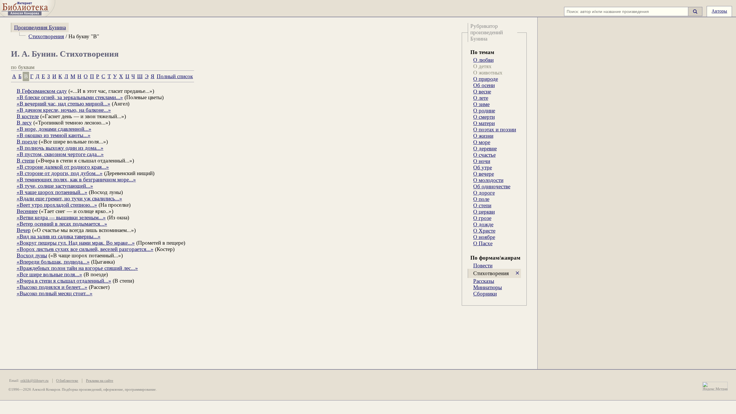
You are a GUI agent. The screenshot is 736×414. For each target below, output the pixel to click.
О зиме (481, 104)
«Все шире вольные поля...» (49, 274)
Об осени (484, 85)
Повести (482, 265)
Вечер (24, 230)
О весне (482, 92)
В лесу (24, 123)
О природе (485, 79)
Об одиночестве (491, 186)
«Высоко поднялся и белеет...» (52, 287)
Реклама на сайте (99, 381)
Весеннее (27, 211)
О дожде (483, 224)
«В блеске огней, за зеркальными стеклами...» (70, 97)
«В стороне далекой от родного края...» (63, 167)
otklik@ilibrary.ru (34, 381)
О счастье (484, 155)
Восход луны (32, 255)
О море (481, 142)
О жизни (483, 136)
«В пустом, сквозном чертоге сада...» (60, 154)
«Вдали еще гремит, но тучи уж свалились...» (69, 198)
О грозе (482, 218)
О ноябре (484, 237)
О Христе (484, 231)
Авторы (719, 11)
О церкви (484, 212)
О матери (484, 123)
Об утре (482, 167)
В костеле (28, 116)
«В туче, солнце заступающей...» (55, 186)
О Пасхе (482, 243)
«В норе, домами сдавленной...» (54, 129)
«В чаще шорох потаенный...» (52, 192)
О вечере (483, 174)
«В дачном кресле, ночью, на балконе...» (64, 110)
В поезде (27, 142)
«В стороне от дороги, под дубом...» (60, 173)
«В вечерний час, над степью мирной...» (63, 104)
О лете (480, 98)
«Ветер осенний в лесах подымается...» (62, 224)
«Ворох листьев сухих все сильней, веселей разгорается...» (85, 249)
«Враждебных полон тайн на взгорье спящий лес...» (77, 268)
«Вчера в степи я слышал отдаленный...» (64, 281)
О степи (482, 205)
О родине (484, 111)
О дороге (484, 193)
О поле (481, 199)
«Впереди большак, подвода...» (53, 262)
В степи (25, 161)
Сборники (485, 294)
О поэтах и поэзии (494, 129)
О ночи (481, 161)
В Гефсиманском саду (42, 91)
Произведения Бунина (40, 27)
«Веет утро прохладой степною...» (57, 205)
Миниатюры (487, 287)
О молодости (488, 180)
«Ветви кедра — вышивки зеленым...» (61, 217)
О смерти (484, 117)
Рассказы (483, 281)
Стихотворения (46, 36)
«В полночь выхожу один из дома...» (60, 148)
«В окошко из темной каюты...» (54, 135)
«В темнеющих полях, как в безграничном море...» (76, 180)
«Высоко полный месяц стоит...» (55, 293)
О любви (483, 60)
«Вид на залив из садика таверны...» (59, 236)
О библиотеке (67, 381)
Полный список (175, 76)
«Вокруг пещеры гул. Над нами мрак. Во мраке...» (76, 243)
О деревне (485, 148)
